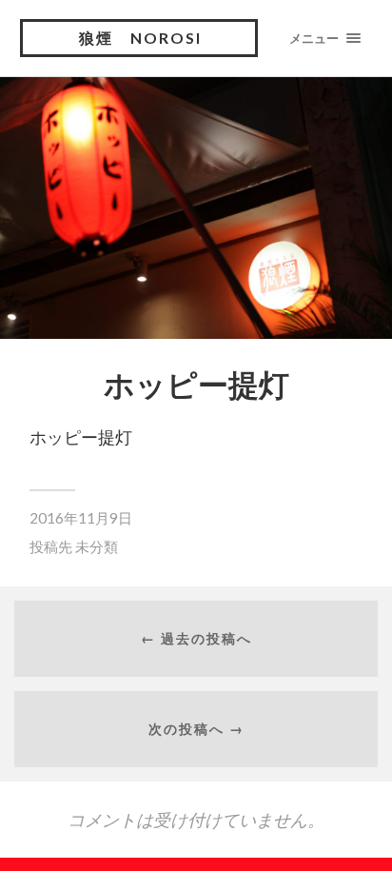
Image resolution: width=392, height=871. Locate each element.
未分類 (96, 546)
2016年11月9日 (80, 517)
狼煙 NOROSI (140, 38)
